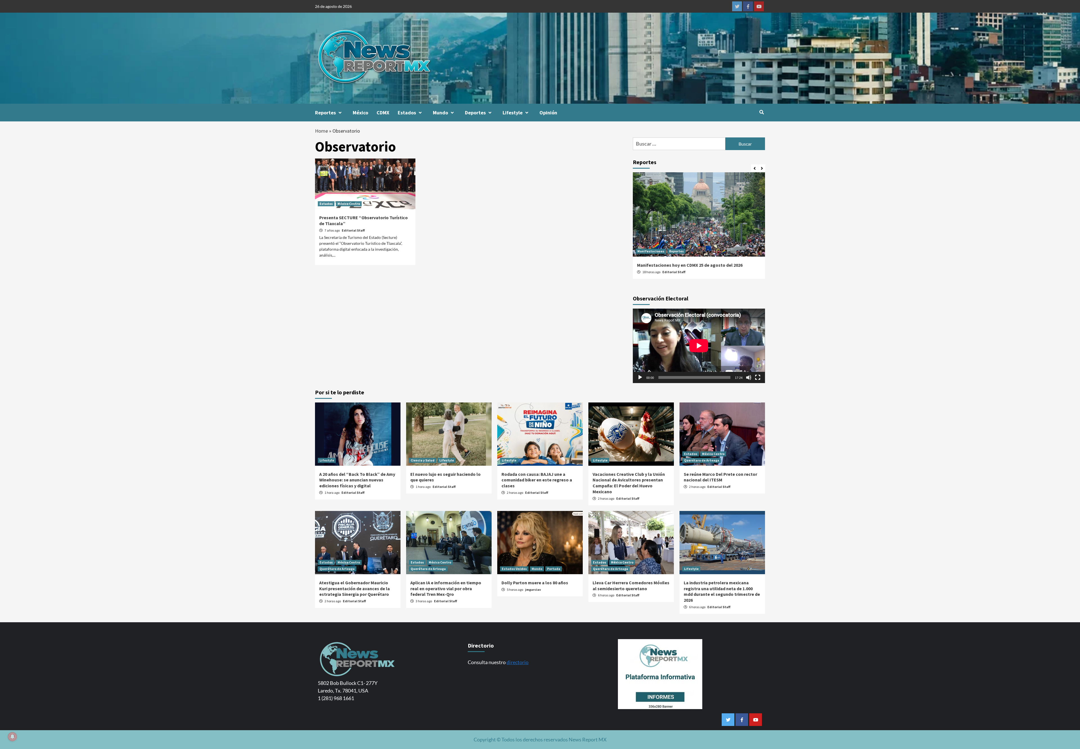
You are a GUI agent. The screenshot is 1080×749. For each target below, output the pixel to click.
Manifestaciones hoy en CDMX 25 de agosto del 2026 (689, 265)
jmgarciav (533, 589)
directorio (517, 662)
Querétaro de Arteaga (701, 460)
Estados (407, 112)
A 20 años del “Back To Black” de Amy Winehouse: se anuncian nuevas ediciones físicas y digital (357, 480)
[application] (699, 346)
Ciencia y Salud (423, 460)
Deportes (475, 112)
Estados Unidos (514, 569)
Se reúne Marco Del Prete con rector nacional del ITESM (720, 477)
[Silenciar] (749, 377)
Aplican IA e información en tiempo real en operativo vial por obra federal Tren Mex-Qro (445, 588)
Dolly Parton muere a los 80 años (534, 582)
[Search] (761, 112)
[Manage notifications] (12, 736)
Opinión (548, 112)
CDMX (383, 112)
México (360, 112)
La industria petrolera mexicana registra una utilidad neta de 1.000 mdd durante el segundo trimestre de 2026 (722, 591)
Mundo (440, 112)
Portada (553, 569)
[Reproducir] (640, 377)
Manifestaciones (650, 251)
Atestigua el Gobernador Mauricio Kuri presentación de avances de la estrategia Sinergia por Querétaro (354, 588)
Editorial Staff (353, 230)
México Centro (349, 204)
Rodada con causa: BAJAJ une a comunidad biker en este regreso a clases (536, 480)
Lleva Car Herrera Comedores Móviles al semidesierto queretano (631, 585)
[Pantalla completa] (757, 377)
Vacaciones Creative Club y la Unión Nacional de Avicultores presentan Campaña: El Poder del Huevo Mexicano (629, 482)
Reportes (325, 112)
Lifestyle (513, 112)
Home (321, 131)
